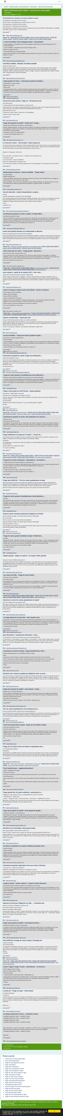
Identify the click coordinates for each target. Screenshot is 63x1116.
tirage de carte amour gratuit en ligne (15, 1072)
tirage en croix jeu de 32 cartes (17, 763)
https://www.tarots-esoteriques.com (15, 60)
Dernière (26, 1046)
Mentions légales (12, 1102)
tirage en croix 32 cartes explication (16, 765)
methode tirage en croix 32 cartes (32, 763)
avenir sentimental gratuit (35, 246)
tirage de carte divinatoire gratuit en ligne (17, 1096)
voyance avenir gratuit (19, 314)
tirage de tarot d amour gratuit (13, 1090)
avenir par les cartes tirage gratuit (24, 269)
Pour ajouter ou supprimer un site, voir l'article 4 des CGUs (19, 1105)
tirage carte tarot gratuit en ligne (21, 961)
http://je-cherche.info (11, 477)
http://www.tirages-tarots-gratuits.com (15, 614)
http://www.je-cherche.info (13, 988)
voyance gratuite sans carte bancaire (20, 313)
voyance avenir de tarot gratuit (31, 248)
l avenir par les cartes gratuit (43, 455)
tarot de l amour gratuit (20, 39)
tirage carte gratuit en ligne (13, 1074)
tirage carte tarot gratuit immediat (41, 414)
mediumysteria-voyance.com (13, 189)
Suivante (20, 1046)
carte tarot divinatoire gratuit (13, 1092)
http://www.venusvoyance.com (14, 453)
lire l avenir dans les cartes (41, 268)
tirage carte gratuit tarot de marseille (44, 961)
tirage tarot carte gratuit (11, 1066)
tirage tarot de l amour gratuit (20, 37)
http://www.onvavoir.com (12, 686)
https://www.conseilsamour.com (14, 35)
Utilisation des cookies (44, 1102)
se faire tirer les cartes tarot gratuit (19, 246)
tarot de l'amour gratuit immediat (40, 37)
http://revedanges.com (12, 410)
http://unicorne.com (11, 880)
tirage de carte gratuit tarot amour (14, 1062)
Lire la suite (6, 32)
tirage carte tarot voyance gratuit (14, 1078)
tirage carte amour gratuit (25, 457)
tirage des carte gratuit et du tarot (14, 1068)
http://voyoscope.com (11, 332)
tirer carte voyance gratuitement (43, 457)
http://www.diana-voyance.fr (13, 169)
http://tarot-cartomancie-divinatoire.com (16, 648)
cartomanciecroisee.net (12, 98)
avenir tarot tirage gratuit (12, 1060)
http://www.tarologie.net (12, 959)
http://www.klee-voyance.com (14, 632)
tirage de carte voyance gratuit (14, 1076)
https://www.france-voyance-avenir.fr (15, 78)
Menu (59, 1)
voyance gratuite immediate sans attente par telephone (41, 314)
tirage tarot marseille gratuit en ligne (13, 962)
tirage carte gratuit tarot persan (19, 412)
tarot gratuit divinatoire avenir (13, 1084)
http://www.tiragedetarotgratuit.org (15, 722)
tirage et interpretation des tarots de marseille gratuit (40, 962)
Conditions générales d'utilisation (27, 1102)
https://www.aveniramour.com (13, 244)
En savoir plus (18, 1114)
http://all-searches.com (12, 120)
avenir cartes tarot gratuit (50, 246)
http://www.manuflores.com (13, 761)
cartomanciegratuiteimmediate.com (15, 228)
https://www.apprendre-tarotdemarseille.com (17, 211)
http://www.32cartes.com (12, 807)
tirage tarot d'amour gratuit (12, 1088)
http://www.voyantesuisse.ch (13, 533)
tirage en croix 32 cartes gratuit (31, 765)
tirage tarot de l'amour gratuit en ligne (16, 1094)
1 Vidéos (12, 14)
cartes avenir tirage (41, 269)
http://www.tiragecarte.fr (12, 593)
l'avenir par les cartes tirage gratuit (40, 39)
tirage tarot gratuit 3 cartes (24, 414)
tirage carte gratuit (28, 597)
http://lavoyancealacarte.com (13, 287)
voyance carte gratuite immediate (40, 313)
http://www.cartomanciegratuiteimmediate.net (17, 372)
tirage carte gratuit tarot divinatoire (15, 1080)
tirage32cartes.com (11, 388)
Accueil (4, 1102)
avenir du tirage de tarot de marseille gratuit (17, 1086)
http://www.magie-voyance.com (14, 572)
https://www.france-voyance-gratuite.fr (16, 1041)
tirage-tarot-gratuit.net (11, 493)
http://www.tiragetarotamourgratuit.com (16, 353)
